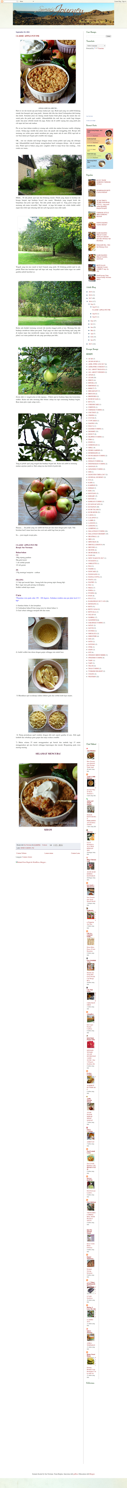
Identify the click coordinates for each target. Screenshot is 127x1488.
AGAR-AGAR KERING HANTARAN (91, 874)
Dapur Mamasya (90, 1258)
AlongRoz (90, 1014)
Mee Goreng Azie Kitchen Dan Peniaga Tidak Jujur (91, 764)
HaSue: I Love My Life (91, 1308)
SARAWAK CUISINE (95, 623)
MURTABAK (92, 552)
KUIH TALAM (93, 509)
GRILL (90, 447)
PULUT (91, 598)
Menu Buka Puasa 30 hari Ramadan (91, 949)
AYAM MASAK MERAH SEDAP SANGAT (90, 1116)
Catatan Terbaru (21, 853)
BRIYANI (91, 394)
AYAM (90, 377)
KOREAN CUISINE (95, 501)
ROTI (90, 606)
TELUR (91, 666)
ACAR (90, 359)
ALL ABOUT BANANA (96, 369)
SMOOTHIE (92, 636)
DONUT (91, 434)
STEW (90, 650)
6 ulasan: (45, 845)
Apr (92, 333)
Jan (92, 340)
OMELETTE (92, 563)
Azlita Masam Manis (89, 1100)
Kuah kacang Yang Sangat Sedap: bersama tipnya (104, 277)
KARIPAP (91, 485)
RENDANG (92, 604)
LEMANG (91, 526)
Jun (92, 327)
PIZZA (90, 588)
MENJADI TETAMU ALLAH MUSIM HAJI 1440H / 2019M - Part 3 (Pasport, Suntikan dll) (91, 1057)
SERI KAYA (92, 633)
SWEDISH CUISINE (95, 658)
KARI (90, 482)
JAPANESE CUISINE (95, 469)
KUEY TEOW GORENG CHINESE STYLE (104, 182)
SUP (89, 652)
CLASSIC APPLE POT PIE (27, 35)
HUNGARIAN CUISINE (96, 455)
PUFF (90, 596)
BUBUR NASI (93, 399)
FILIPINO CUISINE (95, 437)
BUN (90, 402)
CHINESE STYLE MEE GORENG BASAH (103, 214)
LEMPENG (92, 528)
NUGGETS (92, 561)
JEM (89, 472)
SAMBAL (91, 617)
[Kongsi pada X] (58, 845)
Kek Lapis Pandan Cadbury (90, 1027)
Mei (92, 330)
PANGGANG (92, 574)
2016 (90, 301)
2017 (90, 298)
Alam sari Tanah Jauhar (90, 802)
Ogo (92, 321)
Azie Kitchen (91, 751)
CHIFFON (91, 407)
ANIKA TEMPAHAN (91, 1344)
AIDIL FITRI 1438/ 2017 (96, 364)
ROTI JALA (92, 612)
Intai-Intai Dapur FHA (91, 1039)
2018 (90, 295)
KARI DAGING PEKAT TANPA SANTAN (102, 257)
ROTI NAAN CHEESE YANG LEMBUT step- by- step (103, 268)
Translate (101, 48)
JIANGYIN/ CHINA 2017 (96, 474)
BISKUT (91, 388)
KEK (90, 491)
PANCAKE (92, 571)
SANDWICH (92, 620)
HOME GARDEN (26, 848)
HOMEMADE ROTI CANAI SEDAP (103, 191)
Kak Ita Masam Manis (89, 1231)
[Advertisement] (98, 82)
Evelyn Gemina (89, 1074)
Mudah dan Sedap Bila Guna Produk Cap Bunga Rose (91, 976)
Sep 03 (94, 307)
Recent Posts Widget (89, 170)
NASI (90, 555)
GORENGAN (93, 445)
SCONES (91, 631)
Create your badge (90, 120)
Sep (92, 304)
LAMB (90, 520)
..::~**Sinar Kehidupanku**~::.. (91, 1284)
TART (90, 663)
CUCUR (91, 418)
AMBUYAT (90, 1142)
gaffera (75, 1474)
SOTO (90, 641)
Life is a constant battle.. (89, 935)
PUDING (91, 593)
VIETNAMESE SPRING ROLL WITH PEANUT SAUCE (91, 1216)
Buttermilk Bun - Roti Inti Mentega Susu (103, 246)
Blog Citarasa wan (91, 860)
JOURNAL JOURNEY (96, 477)
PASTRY (91, 582)
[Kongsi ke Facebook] (60, 845)
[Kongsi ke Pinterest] (62, 845)
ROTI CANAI (93, 609)
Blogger (91, 1474)
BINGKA (91, 383)
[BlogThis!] (56, 845)
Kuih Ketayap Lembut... (91, 1192)
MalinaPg (90, 910)
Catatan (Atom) (27, 857)
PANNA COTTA (94, 577)
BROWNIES (92, 396)
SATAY (90, 625)
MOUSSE (91, 547)
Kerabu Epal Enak (91, 139)
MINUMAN (92, 542)
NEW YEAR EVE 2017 (96, 558)
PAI (33, 848)
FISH (90, 439)
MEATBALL (92, 536)
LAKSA (91, 515)
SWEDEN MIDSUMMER (96, 655)
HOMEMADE (93, 453)
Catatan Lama (75, 853)
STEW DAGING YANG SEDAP (102, 224)
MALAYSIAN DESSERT (96, 534)
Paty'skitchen (91, 1202)
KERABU (91, 496)
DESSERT (91, 431)
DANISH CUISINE (94, 429)
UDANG (91, 674)
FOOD (90, 442)
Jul (92, 324)
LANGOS (91, 523)
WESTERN (92, 676)
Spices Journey (89, 1332)
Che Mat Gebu (90, 990)
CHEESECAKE (93, 404)
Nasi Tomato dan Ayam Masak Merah (91, 899)
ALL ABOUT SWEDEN (96, 372)
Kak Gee (90, 832)
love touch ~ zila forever (91, 886)
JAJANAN (91, 466)
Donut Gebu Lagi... (92, 154)
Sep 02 (94, 314)
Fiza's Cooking (90, 1130)
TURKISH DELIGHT (95, 671)
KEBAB (91, 488)
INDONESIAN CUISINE (96, 464)
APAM (90, 375)
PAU (89, 585)
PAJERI (90, 569)
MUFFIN (91, 550)
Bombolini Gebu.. (91, 145)
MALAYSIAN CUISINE (96, 531)
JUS (89, 480)
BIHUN (90, 380)
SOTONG (91, 644)
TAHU (90, 660)
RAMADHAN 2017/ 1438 (96, 601)
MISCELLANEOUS (95, 544)
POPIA (90, 590)
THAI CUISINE (93, 668)
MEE (90, 539)
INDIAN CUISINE (94, 461)
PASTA (90, 579)
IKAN (90, 458)
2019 (90, 292)
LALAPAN (92, 518)
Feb (92, 337)
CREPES (91, 415)
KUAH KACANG (94, 504)
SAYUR (91, 628)
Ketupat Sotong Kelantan (89, 1271)
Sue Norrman (89, 116)
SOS (89, 639)
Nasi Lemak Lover (91, 1152)
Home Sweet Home (91, 1355)
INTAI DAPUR (89, 1179)
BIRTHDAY (92, 386)
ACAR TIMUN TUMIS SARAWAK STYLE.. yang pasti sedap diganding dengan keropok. (103, 204)
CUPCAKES (92, 420)
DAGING (91, 423)
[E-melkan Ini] (54, 845)
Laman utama (49, 853)
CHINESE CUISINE (95, 410)
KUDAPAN (92, 507)
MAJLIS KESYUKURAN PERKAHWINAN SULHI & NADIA (91, 820)
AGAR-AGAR (93, 361)
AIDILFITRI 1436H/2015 (96, 367)
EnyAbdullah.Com (91, 961)
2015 (90, 344)
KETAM (91, 499)
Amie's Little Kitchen (91, 777)
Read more (95, 135)
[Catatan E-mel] (50, 845)
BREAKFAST (93, 391)
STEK (90, 647)
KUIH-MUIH (92, 512)
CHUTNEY (92, 412)
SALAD (91, 614)
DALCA (91, 426)
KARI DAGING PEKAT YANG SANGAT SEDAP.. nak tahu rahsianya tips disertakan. (104, 237)
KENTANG (92, 493)
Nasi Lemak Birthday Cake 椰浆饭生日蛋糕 (91, 1166)
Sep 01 (94, 317)
